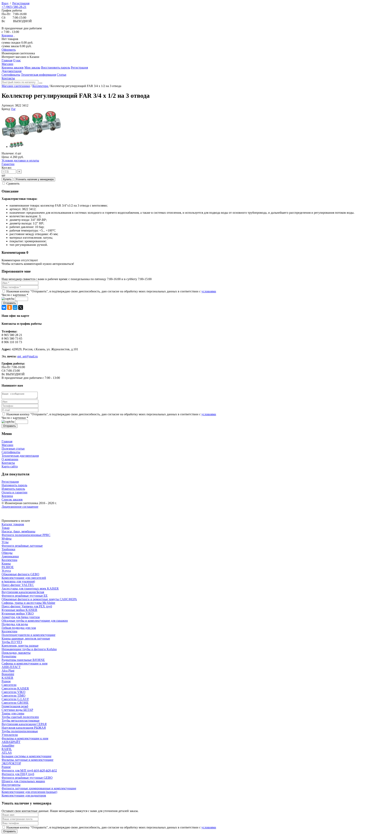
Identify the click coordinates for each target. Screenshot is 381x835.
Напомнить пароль (14, 485)
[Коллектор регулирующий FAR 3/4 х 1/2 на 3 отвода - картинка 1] (31, 136)
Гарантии (8, 164)
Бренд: (6, 109)
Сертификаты (11, 452)
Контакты (8, 462)
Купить (7, 179)
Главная (7, 441)
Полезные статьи (13, 448)
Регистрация (20, 3)
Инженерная (18, 53)
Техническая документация (20, 455)
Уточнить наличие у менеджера (34, 179)
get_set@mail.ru (27, 356)
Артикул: (8, 105)
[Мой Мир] (15, 307)
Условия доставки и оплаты (20, 160)
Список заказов (12, 499)
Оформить (9, 49)
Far (13, 109)
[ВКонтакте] (4, 307)
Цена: (5, 157)
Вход (5, 3)
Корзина (7, 35)
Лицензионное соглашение (20, 506)
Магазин (7, 445)
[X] (20, 307)
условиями (208, 291)
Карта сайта (10, 466)
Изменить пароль (13, 488)
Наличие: (8, 153)
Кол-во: (7, 167)
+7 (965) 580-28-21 (14, 7)
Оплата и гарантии (14, 492)
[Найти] (40, 83)
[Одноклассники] (9, 307)
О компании (10, 459)
